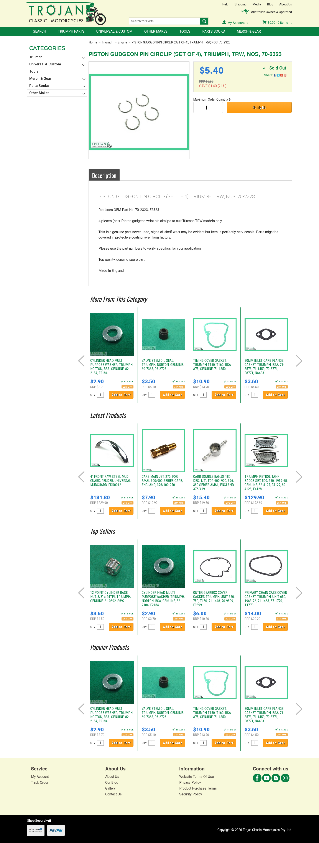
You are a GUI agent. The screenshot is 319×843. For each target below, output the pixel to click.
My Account (40, 777)
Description (104, 175)
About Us (285, 4)
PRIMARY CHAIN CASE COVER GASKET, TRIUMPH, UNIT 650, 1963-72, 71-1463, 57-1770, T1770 (266, 599)
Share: (269, 75)
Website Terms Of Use (196, 777)
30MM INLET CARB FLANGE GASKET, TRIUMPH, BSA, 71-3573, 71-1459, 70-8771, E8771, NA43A (264, 366)
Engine (122, 42)
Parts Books (213, 31)
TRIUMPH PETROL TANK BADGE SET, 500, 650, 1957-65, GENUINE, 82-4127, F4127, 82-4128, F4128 (266, 483)
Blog (270, 4)
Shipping (241, 4)
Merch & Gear (249, 31)
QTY (92, 395)
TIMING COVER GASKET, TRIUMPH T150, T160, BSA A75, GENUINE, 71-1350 (212, 364)
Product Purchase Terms (198, 788)
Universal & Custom (114, 31)
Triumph (107, 42)
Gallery (110, 788)
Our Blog (111, 782)
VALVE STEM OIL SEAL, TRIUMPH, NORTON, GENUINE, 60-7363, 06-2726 (163, 364)
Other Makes (156, 31)
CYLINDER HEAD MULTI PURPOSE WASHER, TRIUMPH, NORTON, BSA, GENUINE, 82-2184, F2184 (111, 366)
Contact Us (113, 794)
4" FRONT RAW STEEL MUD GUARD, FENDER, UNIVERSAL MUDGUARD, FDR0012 (110, 481)
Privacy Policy (190, 782)
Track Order (39, 782)
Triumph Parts (71, 31)
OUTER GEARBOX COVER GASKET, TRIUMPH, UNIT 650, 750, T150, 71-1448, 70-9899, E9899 (214, 599)
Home (93, 42)
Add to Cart (121, 395)
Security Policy (190, 794)
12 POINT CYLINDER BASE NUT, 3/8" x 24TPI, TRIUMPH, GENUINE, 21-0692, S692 (110, 597)
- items (278, 22)
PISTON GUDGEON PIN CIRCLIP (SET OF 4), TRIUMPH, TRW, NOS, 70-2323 (181, 42)
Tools (184, 31)
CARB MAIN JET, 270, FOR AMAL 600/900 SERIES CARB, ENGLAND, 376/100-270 (162, 481)
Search (39, 31)
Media (257, 4)
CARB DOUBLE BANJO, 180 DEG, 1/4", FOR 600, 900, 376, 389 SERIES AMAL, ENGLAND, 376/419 (213, 483)
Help (225, 4)
